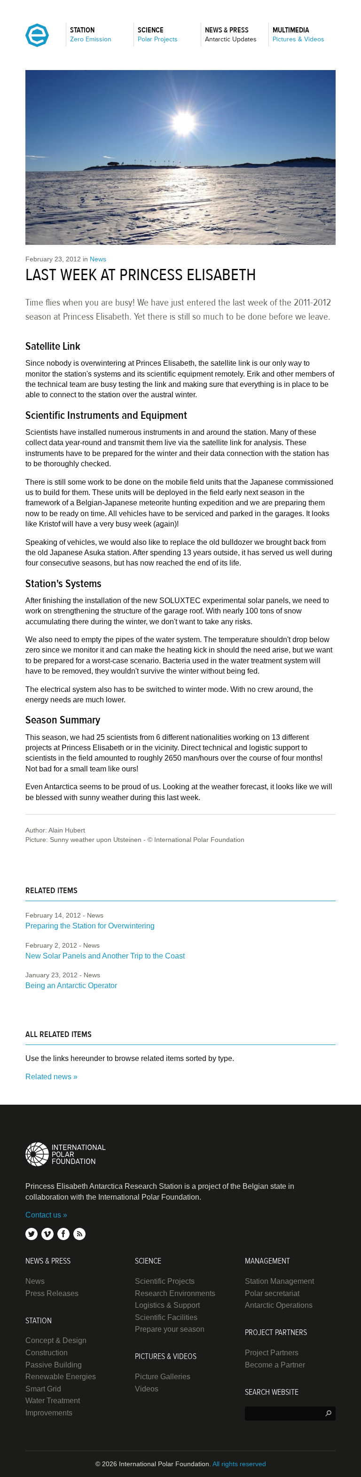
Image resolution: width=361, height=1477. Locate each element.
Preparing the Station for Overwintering (90, 926)
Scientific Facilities (166, 1317)
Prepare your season (169, 1329)
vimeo (47, 1234)
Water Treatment (52, 1401)
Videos (146, 1389)
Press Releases (51, 1293)
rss (79, 1234)
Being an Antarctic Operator (71, 986)
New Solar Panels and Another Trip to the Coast (105, 956)
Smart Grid (43, 1389)
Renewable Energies (60, 1377)
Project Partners (271, 1353)
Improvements (48, 1413)
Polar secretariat (272, 1293)
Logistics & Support (167, 1305)
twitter (31, 1234)
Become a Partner (275, 1365)
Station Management (279, 1281)
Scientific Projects (165, 1281)
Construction (46, 1353)
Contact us (43, 1215)
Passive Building (53, 1365)
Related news (48, 1077)
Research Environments (175, 1293)
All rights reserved (239, 1464)
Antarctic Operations (279, 1305)
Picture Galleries (162, 1377)
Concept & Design (55, 1340)
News (98, 259)
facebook (63, 1234)
